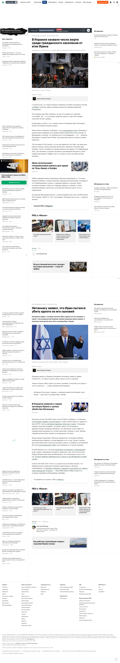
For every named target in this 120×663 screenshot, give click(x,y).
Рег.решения (82, 609)
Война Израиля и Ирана (39, 35)
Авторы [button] (34, 248)
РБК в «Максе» (40, 215)
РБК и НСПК (5, 391)
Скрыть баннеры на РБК (66, 587)
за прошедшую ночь (69, 130)
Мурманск (24, 623)
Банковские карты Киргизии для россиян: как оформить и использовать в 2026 (105, 309)
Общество (5, 131)
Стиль (4, 56)
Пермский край (25, 607)
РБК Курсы (82, 618)
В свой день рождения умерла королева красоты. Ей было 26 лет (105, 35)
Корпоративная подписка (67, 591)
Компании (5, 400)
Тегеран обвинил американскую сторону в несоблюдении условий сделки (59, 457)
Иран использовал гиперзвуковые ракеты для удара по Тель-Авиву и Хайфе (50, 165)
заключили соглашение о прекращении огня (58, 450)
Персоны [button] (45, 521)
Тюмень (23, 614)
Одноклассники (45, 589)
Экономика (5, 553)
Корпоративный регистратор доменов (87, 603)
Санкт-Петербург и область (28, 587)
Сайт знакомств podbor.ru (86, 613)
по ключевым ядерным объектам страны (60, 423)
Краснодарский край (27, 603)
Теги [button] (39, 248)
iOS (99, 587)
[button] (111, 2)
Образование (5, 202)
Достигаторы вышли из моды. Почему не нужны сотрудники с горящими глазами (105, 53)
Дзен (42, 594)
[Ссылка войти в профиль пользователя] (117, 2)
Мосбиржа (18, 643)
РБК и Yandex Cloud (7, 326)
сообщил (35, 107)
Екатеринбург (25, 589)
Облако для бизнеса (84, 600)
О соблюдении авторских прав (31, 651)
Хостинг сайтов (83, 606)
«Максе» (60, 479)
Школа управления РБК (85, 620)
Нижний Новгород (26, 605)
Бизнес (4, 251)
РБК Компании (6, 231)
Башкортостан (25, 596)
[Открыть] (14, 2)
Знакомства (82, 611)
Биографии (5, 600)
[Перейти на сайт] (14, 32)
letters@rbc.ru (31, 639)
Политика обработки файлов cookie (12, 653)
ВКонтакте (43, 587)
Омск (22, 594)
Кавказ (23, 618)
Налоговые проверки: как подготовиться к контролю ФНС (103, 318)
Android (101, 589)
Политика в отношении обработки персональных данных (79, 651)
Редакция (81, 591)
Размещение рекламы (85, 594)
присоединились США (47, 445)
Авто (3, 519)
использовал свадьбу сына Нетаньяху (46, 421)
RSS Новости (63, 598)
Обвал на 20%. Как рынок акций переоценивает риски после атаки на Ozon (105, 328)
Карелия (23, 621)
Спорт (4, 410)
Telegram (49, 206)
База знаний (5, 603)
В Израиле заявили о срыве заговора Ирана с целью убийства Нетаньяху (47, 406)
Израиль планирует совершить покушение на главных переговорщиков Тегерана (60, 469)
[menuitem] (25, 2)
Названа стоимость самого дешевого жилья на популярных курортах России (105, 44)
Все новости (7, 39)
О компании (82, 587)
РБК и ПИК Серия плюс (8, 493)
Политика (4, 65)
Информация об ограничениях (11, 651)
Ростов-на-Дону (25, 609)
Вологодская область (27, 598)
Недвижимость (6, 337)
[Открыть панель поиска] (114, 2)
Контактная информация (85, 589)
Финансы (4, 48)
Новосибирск (25, 591)
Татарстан (24, 612)
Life (3, 364)
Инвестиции (5, 545)
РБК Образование (7, 605)
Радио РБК (9, 2)
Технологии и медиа (7, 345)
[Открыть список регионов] (111, 2)
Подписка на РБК (64, 589)
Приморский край (26, 625)
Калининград (24, 600)
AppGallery (102, 591)
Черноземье (24, 616)
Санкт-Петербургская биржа (30, 643)
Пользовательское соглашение (51, 651)
